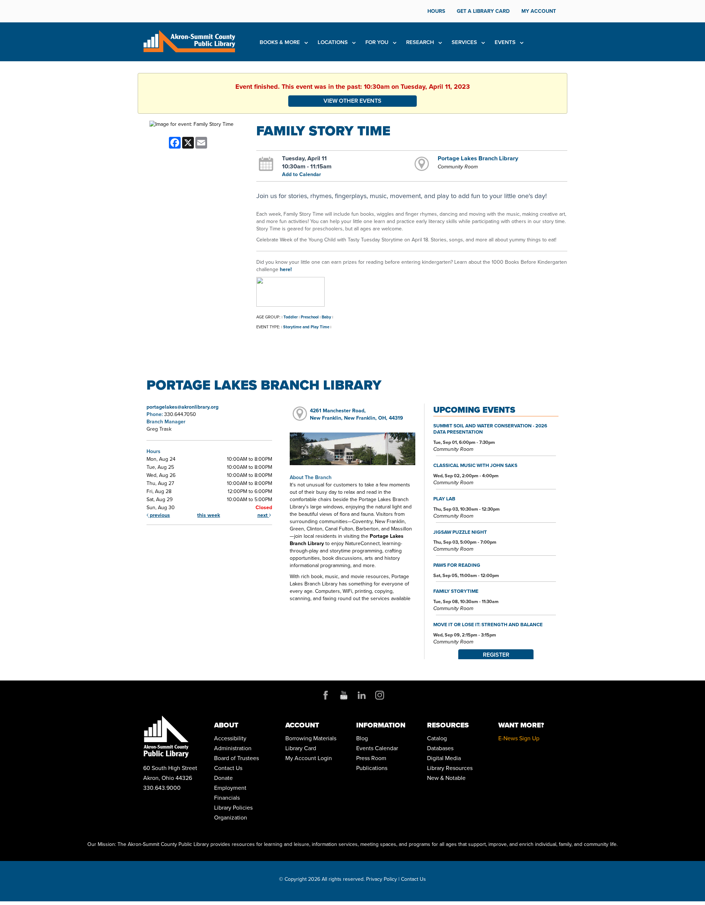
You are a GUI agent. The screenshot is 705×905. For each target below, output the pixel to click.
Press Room (371, 758)
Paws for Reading (456, 565)
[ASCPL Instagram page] (379, 695)
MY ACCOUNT (538, 11)
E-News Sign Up (518, 738)
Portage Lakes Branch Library (478, 158)
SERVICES (465, 42)
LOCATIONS (333, 42)
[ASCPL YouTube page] (343, 695)
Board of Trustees (236, 758)
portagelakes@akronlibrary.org (182, 407)
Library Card (300, 748)
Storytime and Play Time (306, 327)
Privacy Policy (381, 879)
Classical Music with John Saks (475, 465)
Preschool (310, 317)
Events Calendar (377, 748)
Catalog (437, 738)
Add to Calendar (301, 174)
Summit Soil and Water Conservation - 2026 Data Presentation (490, 429)
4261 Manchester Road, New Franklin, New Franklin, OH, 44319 (356, 414)
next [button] (263, 515)
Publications (371, 768)
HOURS (436, 11)
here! (286, 269)
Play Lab (444, 498)
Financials (227, 797)
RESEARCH (420, 42)
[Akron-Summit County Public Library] (189, 40)
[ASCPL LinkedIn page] (361, 695)
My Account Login (308, 758)
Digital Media (444, 758)
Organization (230, 817)
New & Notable (446, 778)
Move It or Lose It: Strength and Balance (488, 624)
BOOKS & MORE (280, 42)
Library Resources (450, 768)
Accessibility (230, 738)
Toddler (290, 317)
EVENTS (506, 42)
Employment (230, 788)
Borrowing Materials (310, 738)
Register (496, 654)
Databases (440, 748)
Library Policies (233, 807)
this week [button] (208, 515)
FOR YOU (377, 42)
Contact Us (228, 768)
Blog (362, 738)
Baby (326, 317)
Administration (233, 748)
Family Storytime (455, 591)
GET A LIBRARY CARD (483, 11)
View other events (352, 100)
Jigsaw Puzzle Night (460, 532)
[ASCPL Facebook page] (325, 695)
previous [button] (159, 515)
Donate (223, 778)
